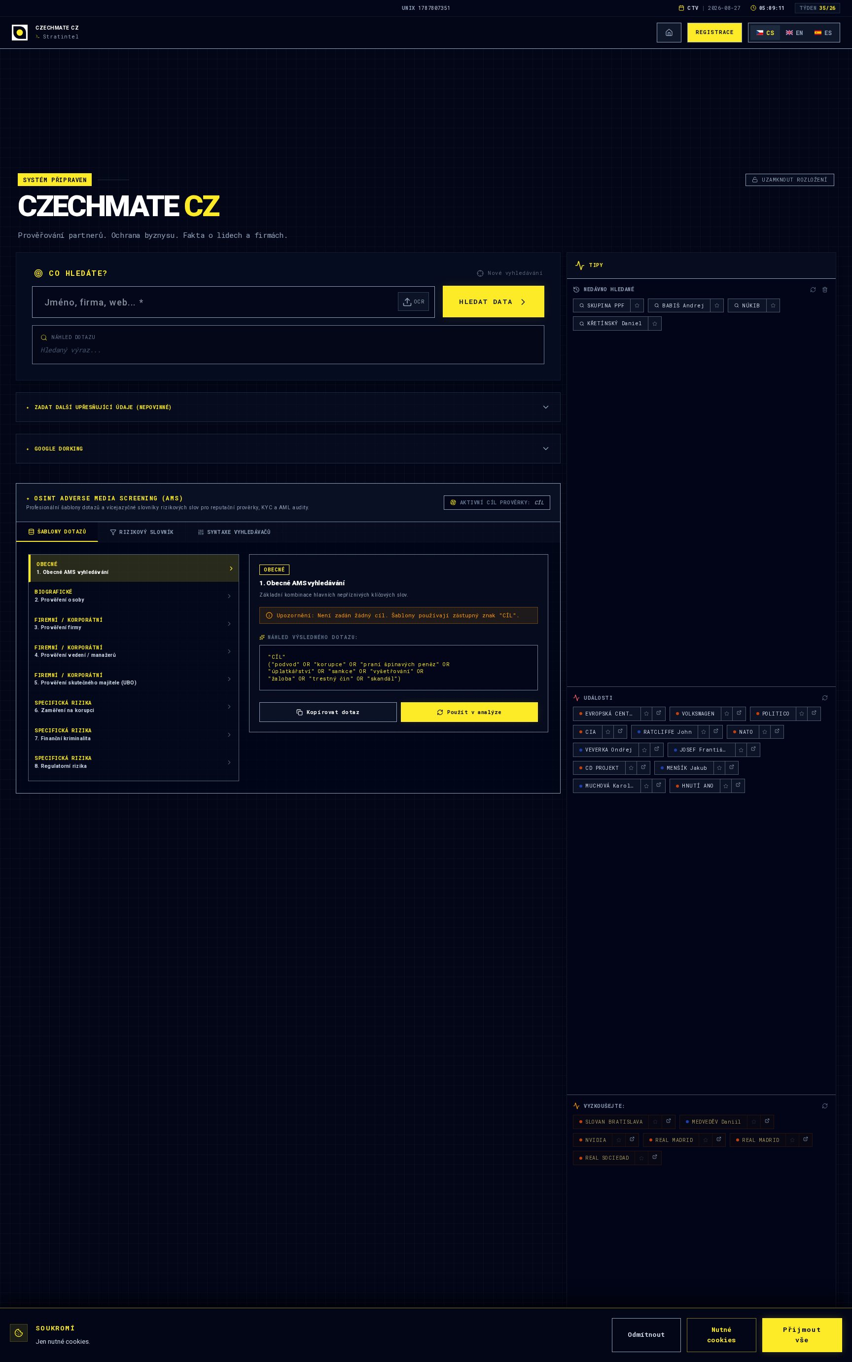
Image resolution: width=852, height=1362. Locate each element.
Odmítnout (646, 1334)
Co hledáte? (78, 273)
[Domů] (669, 32)
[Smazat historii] (825, 290)
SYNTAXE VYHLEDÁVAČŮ (239, 532)
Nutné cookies (721, 1335)
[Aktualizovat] (813, 290)
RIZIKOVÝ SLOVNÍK (146, 532)
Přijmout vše (802, 1335)
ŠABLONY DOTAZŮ (61, 531)
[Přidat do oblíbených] (637, 305)
